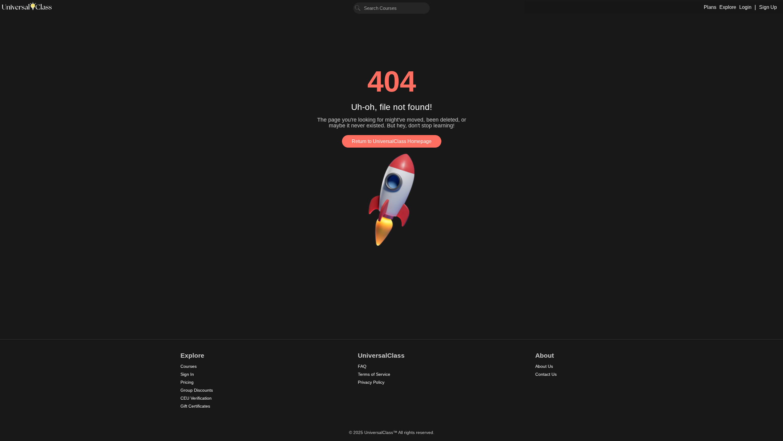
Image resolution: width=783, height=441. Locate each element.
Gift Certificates (195, 406)
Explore (727, 7)
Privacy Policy (371, 382)
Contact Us (546, 374)
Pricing (187, 382)
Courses (188, 366)
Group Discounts (196, 390)
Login (745, 7)
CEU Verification (196, 398)
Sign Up (768, 7)
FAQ (362, 366)
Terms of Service (374, 374)
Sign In (187, 374)
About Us (544, 366)
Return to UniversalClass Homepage (392, 141)
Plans (710, 7)
